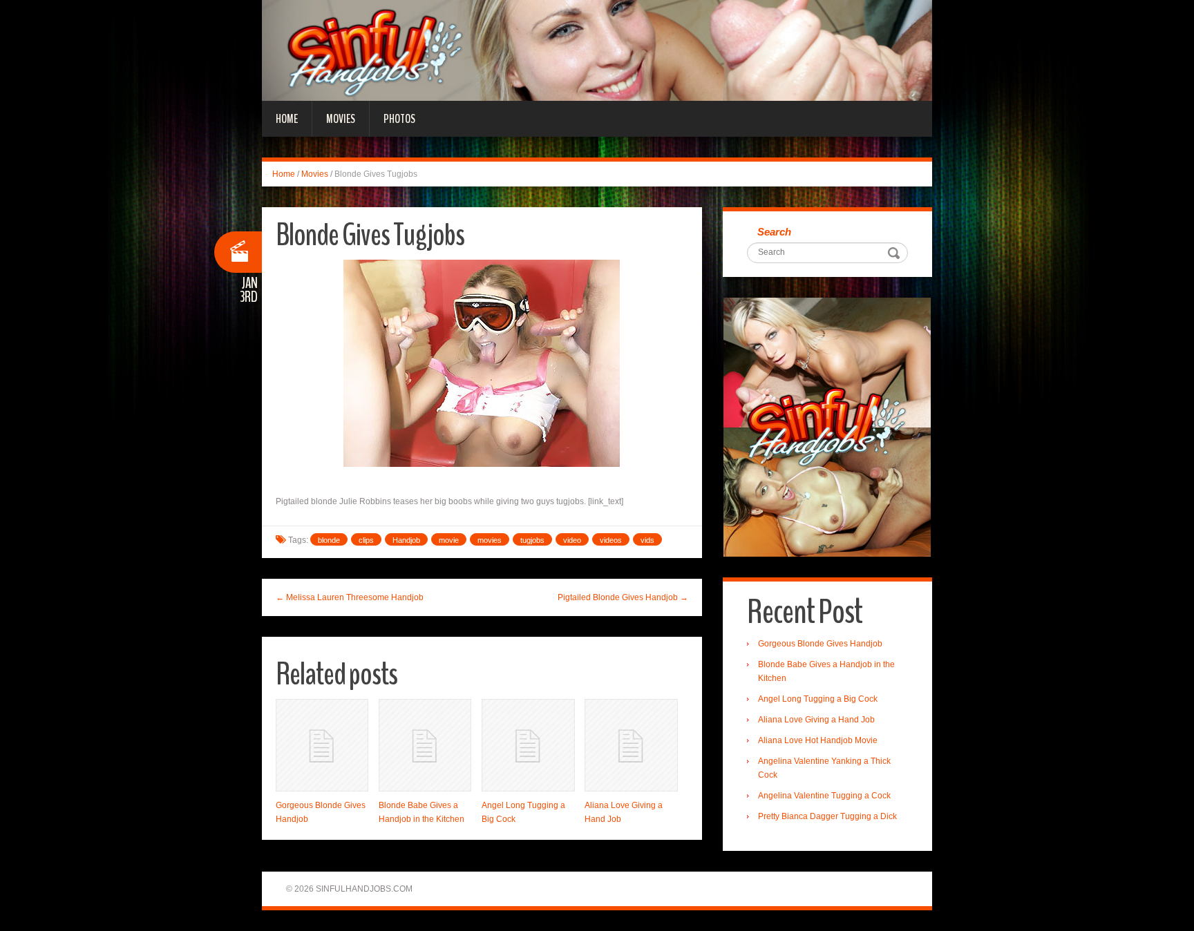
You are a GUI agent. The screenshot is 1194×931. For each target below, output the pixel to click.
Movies (340, 119)
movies (489, 540)
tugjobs (532, 540)
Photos (399, 119)
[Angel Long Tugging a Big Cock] (528, 745)
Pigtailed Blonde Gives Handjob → (623, 597)
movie (449, 540)
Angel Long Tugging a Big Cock (818, 699)
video (572, 540)
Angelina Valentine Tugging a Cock (824, 795)
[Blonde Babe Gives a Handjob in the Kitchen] (425, 745)
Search (774, 232)
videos (611, 540)
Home (287, 119)
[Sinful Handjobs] (597, 50)
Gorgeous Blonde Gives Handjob (820, 644)
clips (366, 540)
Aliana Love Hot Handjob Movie (818, 740)
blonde (329, 540)
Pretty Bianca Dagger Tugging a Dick (827, 816)
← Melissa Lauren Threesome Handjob (350, 597)
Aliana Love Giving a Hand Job (816, 719)
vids (647, 540)
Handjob (406, 540)
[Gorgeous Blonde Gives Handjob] (322, 745)
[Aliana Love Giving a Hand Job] (631, 745)
